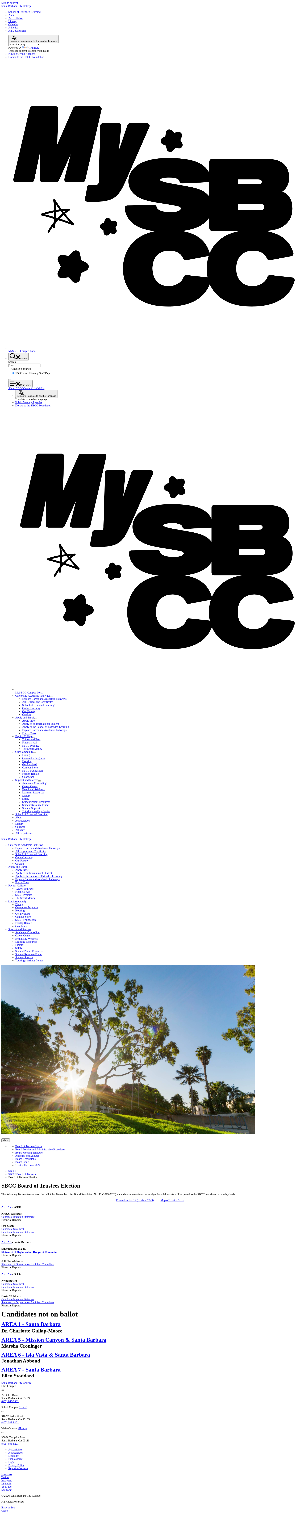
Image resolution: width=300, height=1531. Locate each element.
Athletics (13, 27)
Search (12, 361)
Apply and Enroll (24, 717)
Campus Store (30, 767)
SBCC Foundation (32, 770)
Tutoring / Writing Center (36, 811)
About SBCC (15, 388)
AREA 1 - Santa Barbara (31, 1324)
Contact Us (29, 388)
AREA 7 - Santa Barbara (31, 1369)
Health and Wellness (33, 789)
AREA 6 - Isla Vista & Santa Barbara (45, 1355)
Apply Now (28, 720)
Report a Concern (18, 1468)
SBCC (12, 1171)
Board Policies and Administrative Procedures (40, 1149)
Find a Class (29, 733)
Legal (11, 1462)
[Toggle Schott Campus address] (2, 1411)
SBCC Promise (30, 745)
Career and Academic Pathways (32, 695)
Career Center (30, 786)
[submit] (9, 379)
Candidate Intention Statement (17, 1216)
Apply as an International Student (40, 723)
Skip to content (9, 2)
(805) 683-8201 (10, 1422)
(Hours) (23, 1407)
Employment (15, 1458)
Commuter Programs (33, 758)
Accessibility (15, 1449)
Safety (25, 798)
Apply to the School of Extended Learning (45, 726)
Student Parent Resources (36, 801)
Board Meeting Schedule (29, 1152)
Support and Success (26, 780)
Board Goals (22, 1161)
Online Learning (31, 708)
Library (12, 21)
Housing (27, 761)
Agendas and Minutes (27, 1155)
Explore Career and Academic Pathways (44, 698)
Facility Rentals (30, 773)
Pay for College (23, 736)
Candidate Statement (12, 1228)
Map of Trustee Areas (172, 1200)
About (11, 15)
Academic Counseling (34, 783)
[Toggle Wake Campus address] (2, 1432)
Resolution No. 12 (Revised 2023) (135, 1200)
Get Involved (29, 764)
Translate (34, 47)
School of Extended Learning (24, 11)
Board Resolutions (25, 1158)
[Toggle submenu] (51, 696)
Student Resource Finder (35, 805)
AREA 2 (6, 1206)
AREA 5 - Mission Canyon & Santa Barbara (53, 1340)
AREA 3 (6, 1242)
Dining (26, 755)
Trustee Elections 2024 (27, 1165)
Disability (13, 1455)
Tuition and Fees (31, 739)
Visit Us (40, 388)
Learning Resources (33, 792)
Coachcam (28, 776)
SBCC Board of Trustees (22, 1174)
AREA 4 (6, 1274)
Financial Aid (29, 742)
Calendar (13, 24)
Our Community (24, 751)
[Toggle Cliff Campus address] (2, 1390)
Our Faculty (28, 711)
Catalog (26, 714)
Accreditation (15, 18)
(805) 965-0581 (10, 1401)
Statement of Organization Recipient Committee (29, 1252)
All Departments (17, 30)
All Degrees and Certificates (37, 701)
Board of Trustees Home (28, 1146)
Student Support (31, 808)
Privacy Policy (16, 1465)
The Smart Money (32, 748)
